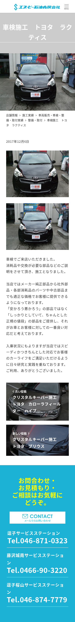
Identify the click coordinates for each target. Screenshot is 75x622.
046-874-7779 (43, 599)
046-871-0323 (44, 540)
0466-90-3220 (43, 570)
